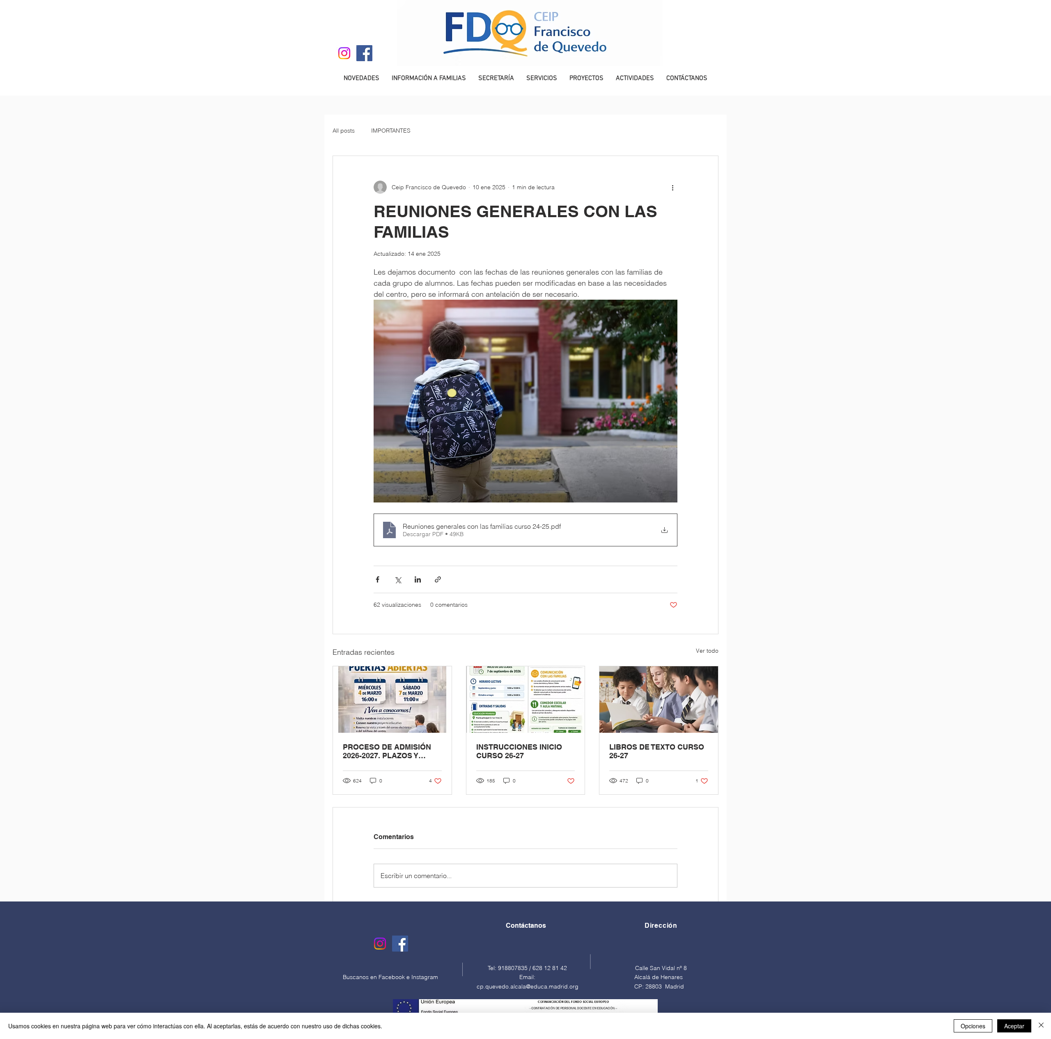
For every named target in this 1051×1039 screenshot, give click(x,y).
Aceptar (1014, 1026)
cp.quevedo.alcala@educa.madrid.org (527, 986)
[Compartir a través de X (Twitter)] (398, 579)
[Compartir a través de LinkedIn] (418, 579)
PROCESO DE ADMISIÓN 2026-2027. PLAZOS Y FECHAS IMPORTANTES (387, 751)
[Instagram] (344, 53)
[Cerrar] (1041, 1025)
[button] (429, 78)
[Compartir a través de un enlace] (438, 579)
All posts (344, 130)
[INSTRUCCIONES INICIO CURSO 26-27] (525, 699)
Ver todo (707, 650)
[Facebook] (364, 53)
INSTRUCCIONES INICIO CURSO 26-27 (519, 751)
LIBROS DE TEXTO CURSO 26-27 (656, 751)
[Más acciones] (672, 187)
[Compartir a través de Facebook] (377, 579)
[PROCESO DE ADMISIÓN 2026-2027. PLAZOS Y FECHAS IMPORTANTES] (392, 699)
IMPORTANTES (391, 130)
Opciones (973, 1026)
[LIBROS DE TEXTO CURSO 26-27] (658, 699)
